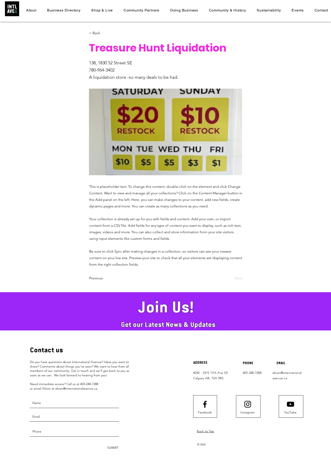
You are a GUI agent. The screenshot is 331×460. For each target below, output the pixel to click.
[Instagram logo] (247, 404)
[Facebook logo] (204, 404)
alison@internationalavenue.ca (76, 388)
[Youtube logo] (290, 404)
